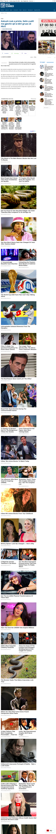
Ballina (2, 13)
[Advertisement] (18, 94)
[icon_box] (31, 1)
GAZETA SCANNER (6, 56)
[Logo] (8, 5)
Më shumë (46, 107)
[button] (54, 10)
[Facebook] (53, 1)
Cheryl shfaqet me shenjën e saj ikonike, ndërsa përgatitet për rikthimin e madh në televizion (49, 88)
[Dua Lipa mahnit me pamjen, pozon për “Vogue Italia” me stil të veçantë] (42, 74)
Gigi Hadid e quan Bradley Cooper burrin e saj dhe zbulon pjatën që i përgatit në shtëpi (48, 81)
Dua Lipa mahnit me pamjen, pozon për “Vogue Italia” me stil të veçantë (49, 75)
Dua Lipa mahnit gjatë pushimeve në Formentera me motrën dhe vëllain (49, 95)
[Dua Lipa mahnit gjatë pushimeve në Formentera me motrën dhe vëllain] (42, 94)
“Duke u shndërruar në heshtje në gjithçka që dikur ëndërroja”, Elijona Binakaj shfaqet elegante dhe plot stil (49, 102)
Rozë (6, 13)
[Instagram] (55, 1)
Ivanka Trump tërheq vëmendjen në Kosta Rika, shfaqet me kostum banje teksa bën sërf (49, 68)
